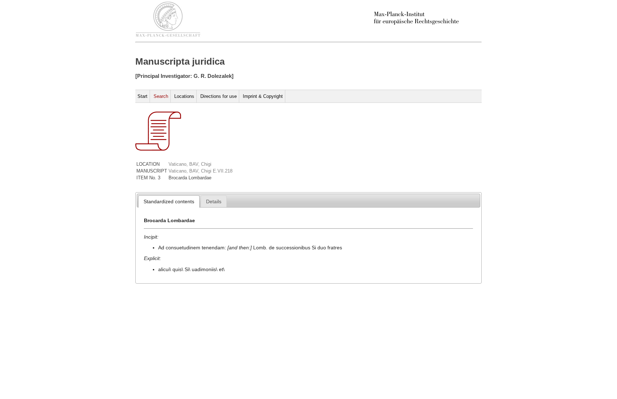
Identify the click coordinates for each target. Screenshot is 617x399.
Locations (184, 96)
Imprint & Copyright (263, 96)
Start (142, 96)
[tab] (169, 201)
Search (161, 96)
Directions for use (218, 96)
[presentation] (169, 201)
